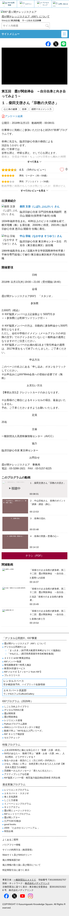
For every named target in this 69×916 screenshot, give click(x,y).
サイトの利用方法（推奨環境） (18, 849)
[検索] (47, 25)
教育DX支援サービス (14, 668)
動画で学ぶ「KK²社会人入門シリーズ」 (24, 730)
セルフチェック (12, 737)
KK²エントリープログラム (17, 814)
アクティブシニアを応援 (16, 774)
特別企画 (8, 831)
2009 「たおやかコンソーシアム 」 (22, 828)
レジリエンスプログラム (16, 790)
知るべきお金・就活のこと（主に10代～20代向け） (30, 760)
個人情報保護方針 (11, 860)
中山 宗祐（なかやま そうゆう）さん (41, 236)
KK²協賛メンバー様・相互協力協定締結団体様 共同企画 (32, 777)
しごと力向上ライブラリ (16, 706)
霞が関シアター (12, 817)
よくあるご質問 (10, 839)
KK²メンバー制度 (12, 661)
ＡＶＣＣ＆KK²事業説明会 (17, 658)
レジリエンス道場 (13, 720)
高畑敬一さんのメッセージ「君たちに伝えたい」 (29, 770)
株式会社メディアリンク (37, 883)
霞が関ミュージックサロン (17, 810)
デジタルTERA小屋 (14, 710)
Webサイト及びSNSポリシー (17, 855)
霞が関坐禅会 (11, 717)
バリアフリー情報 (11, 844)
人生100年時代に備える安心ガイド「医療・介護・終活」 (33, 750)
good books (10, 824)
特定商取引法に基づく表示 (15, 870)
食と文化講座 (11, 796)
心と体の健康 (10, 109)
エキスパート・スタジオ (16, 793)
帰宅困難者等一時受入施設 (17, 665)
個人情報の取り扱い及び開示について (21, 865)
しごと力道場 (11, 800)
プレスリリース (12, 675)
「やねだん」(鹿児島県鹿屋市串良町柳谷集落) (30, 653)
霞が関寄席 (9, 713)
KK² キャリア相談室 (14, 734)
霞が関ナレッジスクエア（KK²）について (26, 16)
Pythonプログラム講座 (15, 724)
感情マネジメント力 (41, 109)
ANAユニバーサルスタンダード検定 (22, 727)
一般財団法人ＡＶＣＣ (25, 879)
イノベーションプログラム (17, 803)
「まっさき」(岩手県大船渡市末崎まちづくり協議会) (34, 650)
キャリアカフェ (12, 807)
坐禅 (24, 109)
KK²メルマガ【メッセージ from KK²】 (23, 671)
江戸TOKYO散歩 (12, 821)
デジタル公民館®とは (15, 647)
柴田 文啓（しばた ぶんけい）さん (40, 206)
